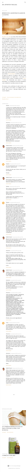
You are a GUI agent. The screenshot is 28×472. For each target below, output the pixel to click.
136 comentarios (10, 432)
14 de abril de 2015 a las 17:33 (16, 250)
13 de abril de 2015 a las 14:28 (16, 122)
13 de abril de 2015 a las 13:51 (14, 105)
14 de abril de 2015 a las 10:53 (17, 237)
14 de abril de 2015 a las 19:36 (14, 322)
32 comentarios (10, 457)
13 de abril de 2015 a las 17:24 (14, 186)
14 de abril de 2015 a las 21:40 (16, 333)
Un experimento (11, 73)
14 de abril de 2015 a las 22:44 (16, 353)
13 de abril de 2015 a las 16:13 (17, 177)
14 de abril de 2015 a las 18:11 (17, 270)
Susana (7, 163)
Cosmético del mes (8, 455)
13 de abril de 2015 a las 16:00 (15, 163)
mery (7, 322)
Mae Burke (18, 468)
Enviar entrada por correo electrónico (14, 97)
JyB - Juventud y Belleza (9, 4)
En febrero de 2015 (6, 36)
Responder (8, 119)
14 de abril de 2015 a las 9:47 (15, 202)
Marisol (7, 202)
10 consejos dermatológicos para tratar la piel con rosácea (12, 428)
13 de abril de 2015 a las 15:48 (17, 145)
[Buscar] (25, 2)
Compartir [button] (4, 97)
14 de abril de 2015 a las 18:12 (16, 280)
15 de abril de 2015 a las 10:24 (17, 368)
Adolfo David (9, 145)
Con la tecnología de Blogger (15, 465)
